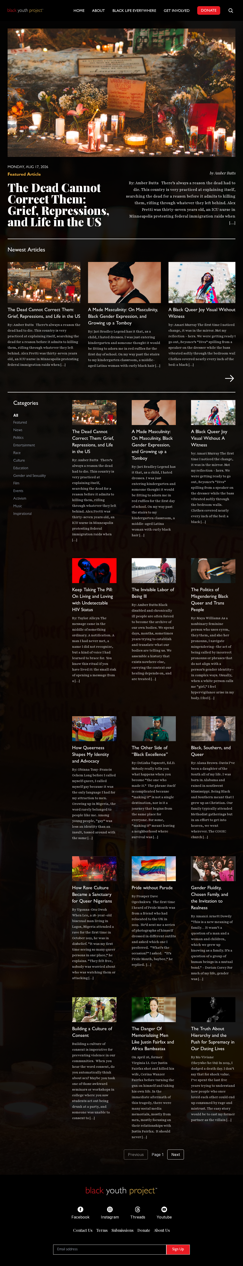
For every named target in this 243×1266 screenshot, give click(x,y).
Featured (20, 423)
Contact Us (83, 1230)
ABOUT (98, 11)
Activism (19, 499)
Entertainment (24, 446)
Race (17, 453)
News (17, 430)
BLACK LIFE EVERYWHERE (134, 11)
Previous (136, 1154)
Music (17, 506)
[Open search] (230, 10)
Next (175, 1154)
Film (16, 484)
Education (20, 468)
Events (18, 491)
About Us (162, 1230)
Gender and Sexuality (29, 476)
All (15, 415)
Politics (18, 438)
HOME (79, 11)
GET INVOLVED (177, 11)
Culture (19, 461)
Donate (143, 1230)
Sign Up (178, 1250)
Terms (102, 1230)
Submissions (123, 1230)
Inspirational (22, 514)
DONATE (208, 11)
